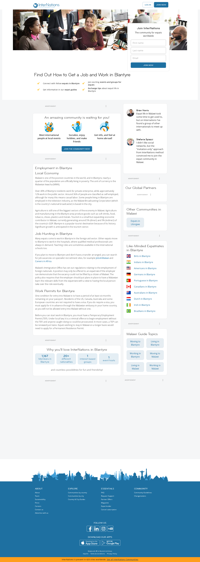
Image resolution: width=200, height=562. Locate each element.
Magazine (105, 503)
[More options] (106, 106)
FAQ (102, 492)
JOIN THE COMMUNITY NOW (77, 149)
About (37, 492)
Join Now (161, 5)
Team (37, 496)
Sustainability (40, 499)
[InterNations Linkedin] (96, 529)
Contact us (39, 509)
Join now (148, 65)
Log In (148, 5)
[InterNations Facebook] (90, 529)
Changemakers (140, 496)
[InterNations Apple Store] (89, 543)
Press (37, 503)
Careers (38, 506)
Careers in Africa (43, 261)
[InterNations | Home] (45, 5)
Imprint (85, 554)
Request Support (107, 496)
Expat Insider (106, 506)
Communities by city (76, 496)
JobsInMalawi (102, 258)
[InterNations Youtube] (110, 529)
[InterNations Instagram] (103, 529)
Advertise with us (41, 513)
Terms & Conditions (97, 554)
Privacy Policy (112, 554)
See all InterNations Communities (122, 559)
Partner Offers (106, 499)
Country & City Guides (76, 499)
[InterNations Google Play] (110, 543)
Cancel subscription (108, 509)
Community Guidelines (143, 492)
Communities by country (77, 492)
